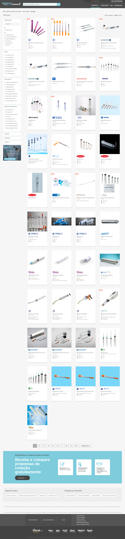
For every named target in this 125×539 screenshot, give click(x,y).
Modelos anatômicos (11, 495)
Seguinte (86, 446)
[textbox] (40, 4)
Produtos (94, 5)
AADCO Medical (10, 39)
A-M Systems (10, 35)
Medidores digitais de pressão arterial (28, 495)
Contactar (61, 59)
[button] (12, 20)
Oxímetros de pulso (53, 495)
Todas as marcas (81, 515)
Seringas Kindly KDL (71, 495)
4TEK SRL (9, 30)
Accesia (8, 41)
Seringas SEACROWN (84, 495)
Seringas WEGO (96, 495)
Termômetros (43, 495)
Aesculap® (9, 43)
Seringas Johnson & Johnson (109, 495)
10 (76, 446)
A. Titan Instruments (11, 37)
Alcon (8, 45)
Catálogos (105, 5)
